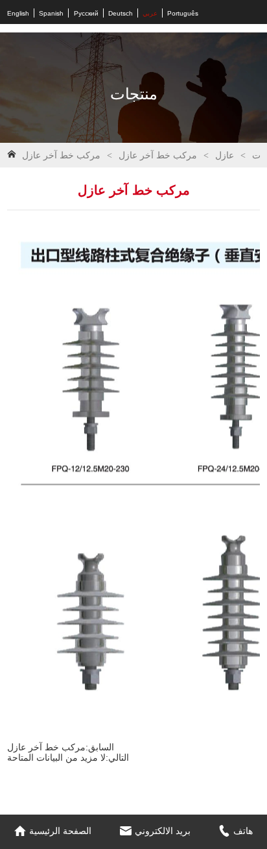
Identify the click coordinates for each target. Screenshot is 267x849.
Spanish (51, 13)
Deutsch (120, 13)
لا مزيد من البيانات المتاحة (56, 757)
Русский (86, 13)
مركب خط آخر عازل (158, 155)
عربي (150, 13)
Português (182, 13)
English (18, 13)
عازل (224, 155)
